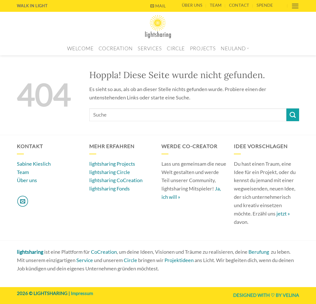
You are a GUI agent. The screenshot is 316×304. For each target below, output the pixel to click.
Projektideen (179, 260)
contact (239, 5)
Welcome (80, 48)
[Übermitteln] (292, 114)
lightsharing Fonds (109, 188)
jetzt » (283, 213)
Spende (265, 5)
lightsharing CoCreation (116, 180)
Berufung (258, 252)
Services (150, 48)
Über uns (192, 5)
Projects (203, 48)
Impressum (82, 293)
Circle (176, 48)
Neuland (233, 48)
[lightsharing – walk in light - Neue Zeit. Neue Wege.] (158, 26)
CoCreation (116, 48)
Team (216, 5)
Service (84, 260)
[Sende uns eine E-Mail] (22, 201)
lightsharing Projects (112, 164)
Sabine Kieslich (34, 164)
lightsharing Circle (109, 172)
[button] (295, 6)
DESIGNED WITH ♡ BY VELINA (266, 295)
